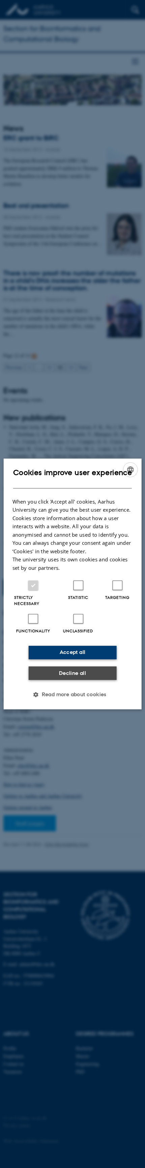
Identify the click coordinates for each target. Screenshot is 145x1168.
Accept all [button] (73, 652)
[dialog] (73, 584)
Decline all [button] (72, 673)
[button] (72, 694)
